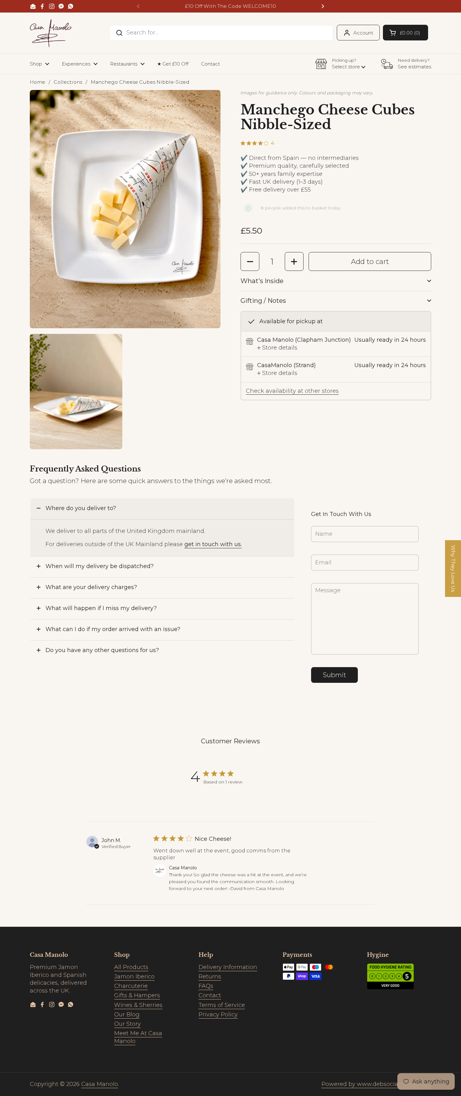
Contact (210, 995)
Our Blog (127, 1014)
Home (37, 82)
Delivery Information (228, 967)
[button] (405, 32)
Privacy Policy (218, 1014)
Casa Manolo (99, 1084)
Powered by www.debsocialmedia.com (376, 1084)
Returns (210, 976)
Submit (334, 675)
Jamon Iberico (134, 976)
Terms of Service (222, 1005)
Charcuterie (131, 986)
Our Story (127, 1023)
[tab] (277, 348)
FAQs (206, 986)
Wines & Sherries (138, 1005)
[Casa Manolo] (51, 33)
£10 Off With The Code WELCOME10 (230, 6)
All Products (131, 967)
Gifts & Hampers (137, 995)
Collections (68, 82)
